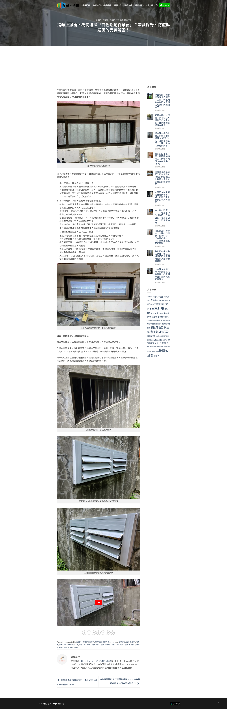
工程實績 (119, 20)
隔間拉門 (118, 5)
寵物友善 (128, 5)
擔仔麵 (165, 320)
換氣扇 (159, 320)
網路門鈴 (152, 346)
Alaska (150, 296)
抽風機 (154, 317)
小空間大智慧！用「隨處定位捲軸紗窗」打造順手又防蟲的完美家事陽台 (162, 274)
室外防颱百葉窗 (72, 644)
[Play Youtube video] (98, 602)
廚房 (133, 642)
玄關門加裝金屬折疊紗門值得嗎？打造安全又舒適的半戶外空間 (162, 197)
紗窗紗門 (97, 5)
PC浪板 (155, 297)
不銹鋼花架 (165, 300)
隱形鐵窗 (139, 5)
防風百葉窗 (124, 644)
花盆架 (149, 351)
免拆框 (159, 308)
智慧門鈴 (158, 324)
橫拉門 (159, 331)
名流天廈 (155, 313)
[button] (157, 5)
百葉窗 (128, 642)
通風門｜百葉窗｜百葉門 (105, 20)
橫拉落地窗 (156, 327)
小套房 (161, 313)
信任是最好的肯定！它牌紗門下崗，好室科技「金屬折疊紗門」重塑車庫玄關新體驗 (162, 236)
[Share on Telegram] (112, 632)
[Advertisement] (113, 63)
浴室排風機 (157, 339)
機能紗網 (107, 5)
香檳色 (156, 356)
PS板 (153, 300)
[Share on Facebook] (84, 632)
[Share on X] (89, 632)
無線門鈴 (165, 340)
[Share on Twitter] (94, 632)
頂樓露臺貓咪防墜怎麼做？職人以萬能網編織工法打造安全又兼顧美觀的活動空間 (162, 178)
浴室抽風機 (160, 336)
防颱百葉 (62, 644)
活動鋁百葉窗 (110, 644)
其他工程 (149, 5)
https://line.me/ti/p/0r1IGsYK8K (95, 660)
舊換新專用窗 (166, 346)
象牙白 (154, 351)
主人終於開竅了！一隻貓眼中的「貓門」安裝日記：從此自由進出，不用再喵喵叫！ (162, 216)
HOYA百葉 (63, 647)
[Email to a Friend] (103, 632)
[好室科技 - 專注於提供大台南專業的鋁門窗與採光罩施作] (68, 5)
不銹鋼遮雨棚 (159, 304)
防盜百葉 (122, 642)
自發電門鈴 (158, 346)
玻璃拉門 (158, 343)
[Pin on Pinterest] (108, 632)
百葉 (117, 644)
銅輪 (157, 351)
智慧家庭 (153, 324)
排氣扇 (160, 317)
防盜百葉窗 (91, 644)
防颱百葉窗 (100, 644)
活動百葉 (82, 644)
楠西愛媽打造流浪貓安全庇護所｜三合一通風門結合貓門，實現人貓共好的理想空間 (162, 100)
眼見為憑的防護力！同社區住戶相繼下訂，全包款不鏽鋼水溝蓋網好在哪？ (162, 120)
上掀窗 (131, 644)
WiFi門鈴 (159, 300)
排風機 (154, 320)
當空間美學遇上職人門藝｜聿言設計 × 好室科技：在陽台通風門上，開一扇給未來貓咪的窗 (162, 139)
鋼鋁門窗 (86, 5)
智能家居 (164, 324)
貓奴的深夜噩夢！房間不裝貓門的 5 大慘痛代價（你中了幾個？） (162, 158)
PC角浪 (160, 297)
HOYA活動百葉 (73, 647)
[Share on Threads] (98, 632)
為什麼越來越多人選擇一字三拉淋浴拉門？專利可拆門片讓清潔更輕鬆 (162, 256)
